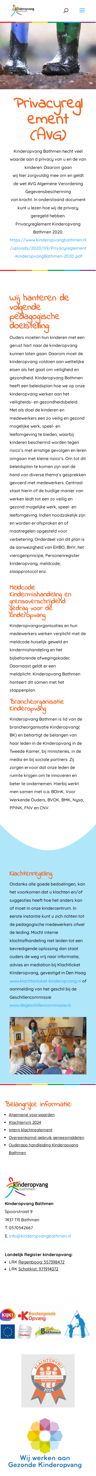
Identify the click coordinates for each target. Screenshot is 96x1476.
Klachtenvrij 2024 (25, 1122)
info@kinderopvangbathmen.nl (40, 1236)
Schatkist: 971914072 (38, 1268)
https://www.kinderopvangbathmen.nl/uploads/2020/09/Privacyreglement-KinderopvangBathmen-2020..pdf (48, 248)
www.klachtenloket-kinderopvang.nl (45, 981)
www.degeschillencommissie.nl (40, 1005)
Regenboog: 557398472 (41, 1262)
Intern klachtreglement (30, 1129)
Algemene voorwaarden (32, 1114)
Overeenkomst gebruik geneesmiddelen (46, 1137)
